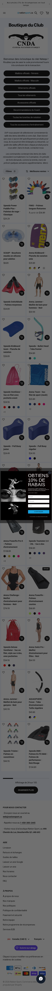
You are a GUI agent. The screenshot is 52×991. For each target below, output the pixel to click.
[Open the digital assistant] (40, 979)
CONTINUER (38, 511)
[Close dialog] (50, 472)
